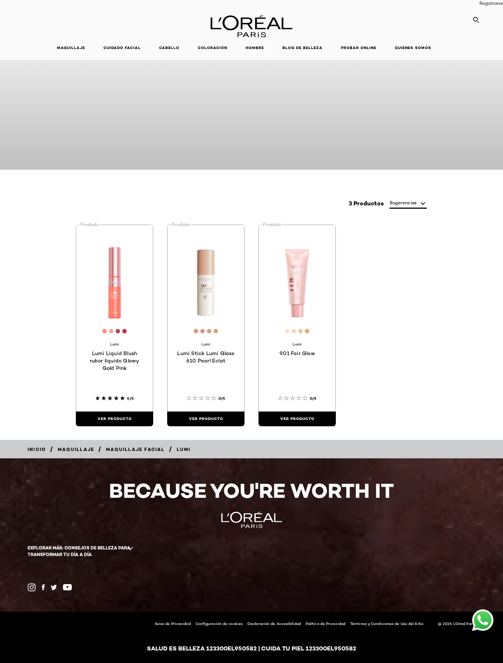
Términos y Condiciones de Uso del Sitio (386, 623)
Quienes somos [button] (413, 47)
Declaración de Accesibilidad (274, 623)
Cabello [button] (169, 47)
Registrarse (491, 3)
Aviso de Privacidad (173, 623)
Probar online (358, 47)
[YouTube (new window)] (67, 587)
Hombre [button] (255, 47)
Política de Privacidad (325, 623)
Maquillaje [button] (71, 47)
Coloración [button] (212, 47)
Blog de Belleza (302, 47)
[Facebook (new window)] (43, 587)
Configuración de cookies (219, 623)
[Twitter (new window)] (54, 587)
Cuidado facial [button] (122, 47)
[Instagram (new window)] (32, 587)
